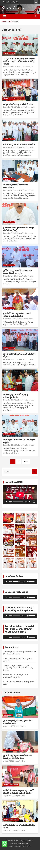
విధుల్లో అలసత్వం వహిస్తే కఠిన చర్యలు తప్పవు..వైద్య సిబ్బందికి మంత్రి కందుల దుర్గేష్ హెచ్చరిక (18, 668)
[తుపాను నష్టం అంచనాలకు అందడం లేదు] (20, 131)
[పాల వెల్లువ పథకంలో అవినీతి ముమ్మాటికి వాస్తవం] (20, 426)
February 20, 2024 (9, 67)
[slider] (16, 581)
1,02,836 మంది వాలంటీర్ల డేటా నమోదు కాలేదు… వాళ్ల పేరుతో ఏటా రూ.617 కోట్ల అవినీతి (19, 61)
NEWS (6, 53)
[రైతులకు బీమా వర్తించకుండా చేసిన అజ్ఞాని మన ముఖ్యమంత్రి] (20, 214)
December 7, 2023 (9, 147)
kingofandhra (21, 726)
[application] (20, 494)
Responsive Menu (36, 2)
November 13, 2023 (10, 445)
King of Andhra (13, 8)
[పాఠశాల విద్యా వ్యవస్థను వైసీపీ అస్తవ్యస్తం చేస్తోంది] (20, 340)
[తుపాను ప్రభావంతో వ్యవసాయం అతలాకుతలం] (20, 171)
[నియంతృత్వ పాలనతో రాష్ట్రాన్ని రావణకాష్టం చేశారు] (20, 381)
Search (34, 471)
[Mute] (30, 502)
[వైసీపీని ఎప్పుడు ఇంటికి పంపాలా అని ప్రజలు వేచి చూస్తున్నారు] (20, 257)
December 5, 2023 (9, 276)
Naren (19, 67)
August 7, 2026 (8, 761)
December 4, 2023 (9, 359)
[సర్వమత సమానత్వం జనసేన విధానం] (20, 90)
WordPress (27, 846)
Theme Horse (23, 843)
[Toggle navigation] (4, 16)
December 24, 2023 (10, 107)
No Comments (28, 67)
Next (26, 462)
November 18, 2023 (10, 400)
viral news (8, 715)
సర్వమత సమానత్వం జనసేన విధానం (18, 104)
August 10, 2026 (9, 726)
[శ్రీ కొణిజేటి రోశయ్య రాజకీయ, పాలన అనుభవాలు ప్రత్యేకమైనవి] (20, 299)
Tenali (12, 53)
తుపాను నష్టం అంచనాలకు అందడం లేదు (19, 144)
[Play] (6, 502)
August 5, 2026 (8, 830)
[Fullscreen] (34, 502)
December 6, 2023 (9, 233)
